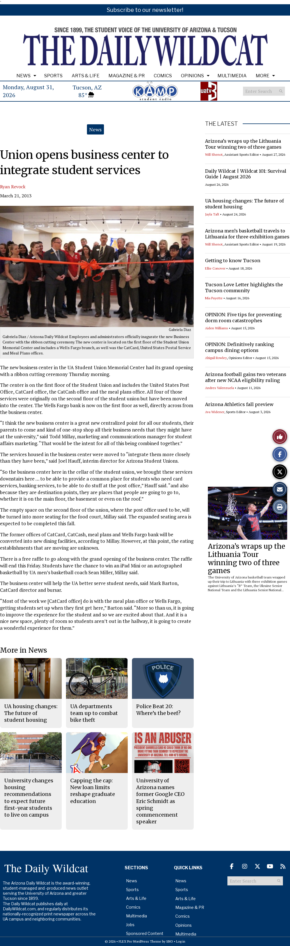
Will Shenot (214, 154)
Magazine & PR (126, 75)
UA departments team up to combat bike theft (94, 713)
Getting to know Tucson (232, 260)
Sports (53, 75)
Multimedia (232, 75)
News (23, 75)
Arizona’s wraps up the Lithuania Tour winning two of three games (243, 144)
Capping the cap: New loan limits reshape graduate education (92, 790)
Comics (163, 75)
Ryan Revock (12, 186)
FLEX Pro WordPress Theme (140, 941)
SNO (169, 941)
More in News (23, 650)
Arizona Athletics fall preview (239, 404)
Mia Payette (214, 298)
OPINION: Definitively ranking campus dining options (239, 347)
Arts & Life (85, 75)
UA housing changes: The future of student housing (30, 713)
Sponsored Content (144, 933)
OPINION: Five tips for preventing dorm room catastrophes (243, 317)
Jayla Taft (212, 214)
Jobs (130, 924)
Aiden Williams (216, 328)
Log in (180, 941)
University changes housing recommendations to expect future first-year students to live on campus (28, 797)
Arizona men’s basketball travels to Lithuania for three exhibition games (247, 234)
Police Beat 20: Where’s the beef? (158, 709)
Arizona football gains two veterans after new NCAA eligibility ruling (245, 377)
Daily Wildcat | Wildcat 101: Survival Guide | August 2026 (245, 174)
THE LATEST (221, 123)
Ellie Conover (215, 268)
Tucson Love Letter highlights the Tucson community (244, 287)
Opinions (192, 75)
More (262, 75)
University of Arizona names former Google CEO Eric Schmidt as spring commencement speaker (160, 801)
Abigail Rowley (216, 358)
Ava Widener (214, 412)
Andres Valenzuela (219, 388)
